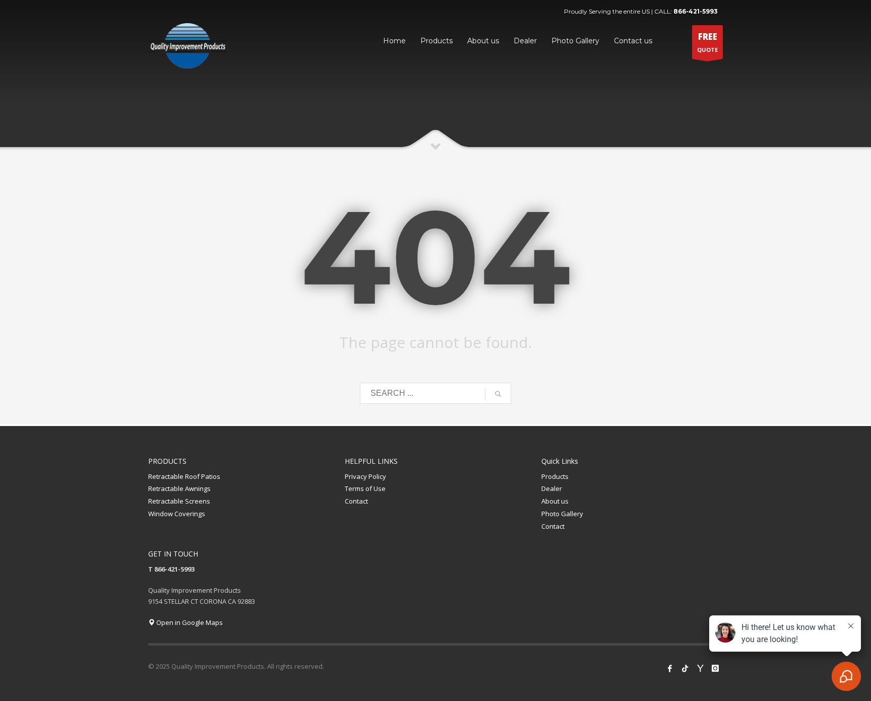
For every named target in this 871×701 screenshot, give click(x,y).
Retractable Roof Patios (184, 476)
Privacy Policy (365, 476)
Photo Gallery (562, 513)
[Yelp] (700, 668)
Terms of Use (365, 488)
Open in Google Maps (189, 622)
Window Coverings (176, 513)
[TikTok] (685, 668)
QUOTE (707, 42)
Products (555, 476)
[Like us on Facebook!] (669, 668)
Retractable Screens (179, 501)
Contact (356, 501)
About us (555, 501)
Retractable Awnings (179, 488)
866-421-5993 (695, 11)
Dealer (551, 488)
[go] (498, 393)
